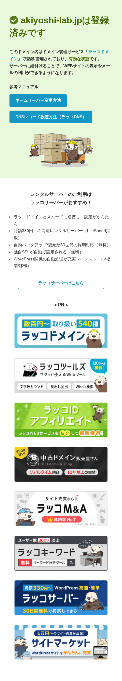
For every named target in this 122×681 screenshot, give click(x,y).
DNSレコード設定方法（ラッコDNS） (50, 116)
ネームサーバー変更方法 (38, 100)
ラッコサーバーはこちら (61, 282)
